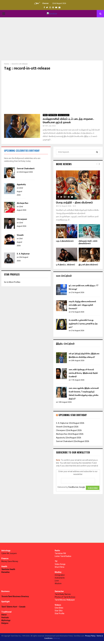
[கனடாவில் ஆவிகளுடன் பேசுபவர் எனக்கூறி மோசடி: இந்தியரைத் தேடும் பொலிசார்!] (61, 378)
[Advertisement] (52, 39)
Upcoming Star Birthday (73, 415)
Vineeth (20, 235)
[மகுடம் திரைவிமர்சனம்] (66, 231)
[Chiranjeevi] (9, 228)
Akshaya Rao (22, 203)
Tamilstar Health (8, 569)
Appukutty (21, 184)
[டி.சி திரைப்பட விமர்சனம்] (66, 255)
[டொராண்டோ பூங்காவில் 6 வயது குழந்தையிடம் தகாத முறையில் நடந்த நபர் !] (61, 329)
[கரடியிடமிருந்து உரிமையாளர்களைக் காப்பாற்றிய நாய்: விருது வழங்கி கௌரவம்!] (61, 310)
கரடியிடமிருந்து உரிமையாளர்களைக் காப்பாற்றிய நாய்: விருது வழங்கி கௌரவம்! (82, 304)
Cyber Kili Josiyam (9, 553)
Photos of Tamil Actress (65, 597)
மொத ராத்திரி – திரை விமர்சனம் (74, 202)
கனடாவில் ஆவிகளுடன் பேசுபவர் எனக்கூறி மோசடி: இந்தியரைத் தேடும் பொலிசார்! (83, 373)
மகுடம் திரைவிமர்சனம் (65, 241)
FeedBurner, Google (76, 487)
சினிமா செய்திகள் (63, 115)
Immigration (60, 575)
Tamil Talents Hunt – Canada (13, 607)
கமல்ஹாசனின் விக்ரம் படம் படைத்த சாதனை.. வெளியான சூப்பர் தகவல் (68, 121)
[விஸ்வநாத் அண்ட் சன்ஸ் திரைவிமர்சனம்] (89, 231)
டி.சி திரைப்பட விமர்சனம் (65, 264)
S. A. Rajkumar (23, 254)
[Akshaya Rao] (9, 212)
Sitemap (57, 638)
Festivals (5, 617)
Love (57, 581)
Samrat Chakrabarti (26, 168)
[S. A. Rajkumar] (9, 263)
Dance (3, 615)
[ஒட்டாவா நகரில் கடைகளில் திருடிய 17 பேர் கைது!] (61, 294)
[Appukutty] (9, 193)
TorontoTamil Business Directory (15, 596)
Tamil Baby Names (63, 594)
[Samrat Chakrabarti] (9, 177)
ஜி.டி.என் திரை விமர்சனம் (88, 264)
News (45, 115)
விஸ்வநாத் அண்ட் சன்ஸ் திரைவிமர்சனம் (88, 242)
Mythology (5, 620)
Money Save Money (9, 561)
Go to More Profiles (12, 282)
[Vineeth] (9, 244)
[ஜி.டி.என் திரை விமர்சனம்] (89, 255)
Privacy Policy (90, 636)
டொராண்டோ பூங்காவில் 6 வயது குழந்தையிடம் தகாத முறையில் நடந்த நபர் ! (83, 323)
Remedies (5, 572)
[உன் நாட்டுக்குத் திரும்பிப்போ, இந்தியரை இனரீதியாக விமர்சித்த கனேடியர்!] (61, 362)
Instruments (60, 578)
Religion (4, 623)
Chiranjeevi (22, 219)
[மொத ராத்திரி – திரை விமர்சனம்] (78, 185)
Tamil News (52, 115)
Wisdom (58, 583)
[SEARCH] (97, 152)
